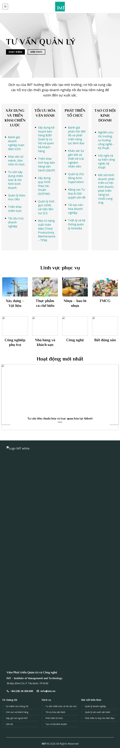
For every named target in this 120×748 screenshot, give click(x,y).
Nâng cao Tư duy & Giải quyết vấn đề (76, 193)
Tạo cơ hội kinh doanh (56, 724)
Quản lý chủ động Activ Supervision (76, 178)
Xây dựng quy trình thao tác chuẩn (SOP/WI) (44, 186)
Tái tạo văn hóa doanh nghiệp (75, 209)
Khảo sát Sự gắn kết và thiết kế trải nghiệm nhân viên (76, 158)
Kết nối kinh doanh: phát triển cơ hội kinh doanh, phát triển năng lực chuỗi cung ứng (106, 188)
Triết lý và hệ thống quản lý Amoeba (76, 224)
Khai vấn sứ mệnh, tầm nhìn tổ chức (16, 160)
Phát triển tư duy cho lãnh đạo (99, 718)
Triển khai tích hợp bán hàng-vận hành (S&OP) (46, 164)
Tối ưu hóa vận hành (55, 712)
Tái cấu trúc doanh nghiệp (16, 222)
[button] (5, 6)
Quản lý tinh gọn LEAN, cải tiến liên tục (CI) (46, 207)
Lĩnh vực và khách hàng (17, 712)
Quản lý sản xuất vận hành (97, 712)
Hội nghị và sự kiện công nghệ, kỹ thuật (106, 161)
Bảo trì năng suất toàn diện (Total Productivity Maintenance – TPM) (46, 230)
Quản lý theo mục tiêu (16, 197)
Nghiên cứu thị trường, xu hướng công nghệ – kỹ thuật (106, 140)
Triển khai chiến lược (15, 209)
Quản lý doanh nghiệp (95, 706)
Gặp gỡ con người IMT (17, 718)
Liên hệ (9, 724)
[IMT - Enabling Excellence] (60, 6)
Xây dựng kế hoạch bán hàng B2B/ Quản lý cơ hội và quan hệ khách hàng (46, 139)
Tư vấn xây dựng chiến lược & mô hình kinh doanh (15, 180)
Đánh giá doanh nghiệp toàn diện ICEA (16, 143)
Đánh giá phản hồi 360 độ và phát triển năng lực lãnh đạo (76, 135)
